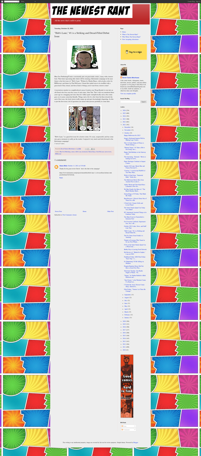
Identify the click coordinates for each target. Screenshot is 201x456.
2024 (124, 116)
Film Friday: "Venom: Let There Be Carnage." (135, 290)
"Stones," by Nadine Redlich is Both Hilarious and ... (135, 276)
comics (73, 152)
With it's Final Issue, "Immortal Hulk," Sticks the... (133, 176)
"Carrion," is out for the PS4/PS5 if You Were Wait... (134, 171)
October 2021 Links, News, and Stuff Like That (135, 227)
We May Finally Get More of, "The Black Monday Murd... (134, 190)
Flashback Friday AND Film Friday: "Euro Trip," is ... (135, 258)
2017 (124, 330)
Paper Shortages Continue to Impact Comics (134, 162)
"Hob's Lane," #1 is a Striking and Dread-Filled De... (134, 232)
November (127, 130)
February (127, 315)
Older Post (110, 211)
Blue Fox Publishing (65, 152)
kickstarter (85, 152)
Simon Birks (63, 166)
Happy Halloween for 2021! (132, 135)
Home (84, 211)
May (126, 306)
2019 (124, 324)
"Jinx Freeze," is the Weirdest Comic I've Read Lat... (135, 281)
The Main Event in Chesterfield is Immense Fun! (134, 218)
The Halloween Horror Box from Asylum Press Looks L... (134, 181)
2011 (124, 347)
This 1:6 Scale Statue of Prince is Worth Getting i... (134, 144)
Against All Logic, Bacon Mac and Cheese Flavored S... (134, 167)
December (127, 127)
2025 (124, 113)
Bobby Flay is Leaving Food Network (135, 249)
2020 (124, 321)
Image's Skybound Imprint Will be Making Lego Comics (134, 139)
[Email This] (86, 149)
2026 (124, 110)
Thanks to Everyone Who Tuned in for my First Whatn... (134, 241)
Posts (124, 426)
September (127, 295)
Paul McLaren (100, 152)
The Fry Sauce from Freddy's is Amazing (133, 236)
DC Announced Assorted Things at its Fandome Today (135, 213)
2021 (124, 125)
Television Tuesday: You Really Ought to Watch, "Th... (133, 272)
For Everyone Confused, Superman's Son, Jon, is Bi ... (135, 222)
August (126, 297)
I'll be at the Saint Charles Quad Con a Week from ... (135, 246)
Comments (126, 430)
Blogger (135, 442)
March (126, 312)
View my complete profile (128, 94)
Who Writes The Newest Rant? (131, 37)
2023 (124, 119)
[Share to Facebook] (92, 149)
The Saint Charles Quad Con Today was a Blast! (134, 208)
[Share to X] (90, 149)
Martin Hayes (92, 152)
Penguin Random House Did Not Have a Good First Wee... (134, 267)
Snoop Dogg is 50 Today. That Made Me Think (135, 195)
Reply (61, 178)
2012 (124, 344)
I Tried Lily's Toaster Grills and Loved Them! (133, 204)
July (125, 300)
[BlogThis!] (88, 149)
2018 (124, 327)
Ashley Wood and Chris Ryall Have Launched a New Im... (134, 185)
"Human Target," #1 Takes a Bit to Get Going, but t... (134, 148)
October (127, 133)
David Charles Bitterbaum (130, 78)
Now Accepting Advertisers (130, 39)
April (126, 309)
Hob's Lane (79, 152)
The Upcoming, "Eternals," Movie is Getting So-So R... (135, 158)
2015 (124, 335)
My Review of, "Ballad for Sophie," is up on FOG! (134, 253)
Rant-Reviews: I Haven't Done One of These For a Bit (135, 199)
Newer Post (58, 211)
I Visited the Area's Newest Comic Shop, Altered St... (134, 285)
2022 (124, 122)
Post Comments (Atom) (70, 215)
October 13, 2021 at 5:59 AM (76, 166)
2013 (124, 341)
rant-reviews (108, 152)
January (126, 318)
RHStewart (58, 154)
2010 (124, 350)
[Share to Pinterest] (94, 149)
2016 (124, 333)
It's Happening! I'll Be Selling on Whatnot (134, 262)
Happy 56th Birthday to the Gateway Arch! (135, 153)
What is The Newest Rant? (130, 34)
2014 (124, 338)
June (126, 303)
